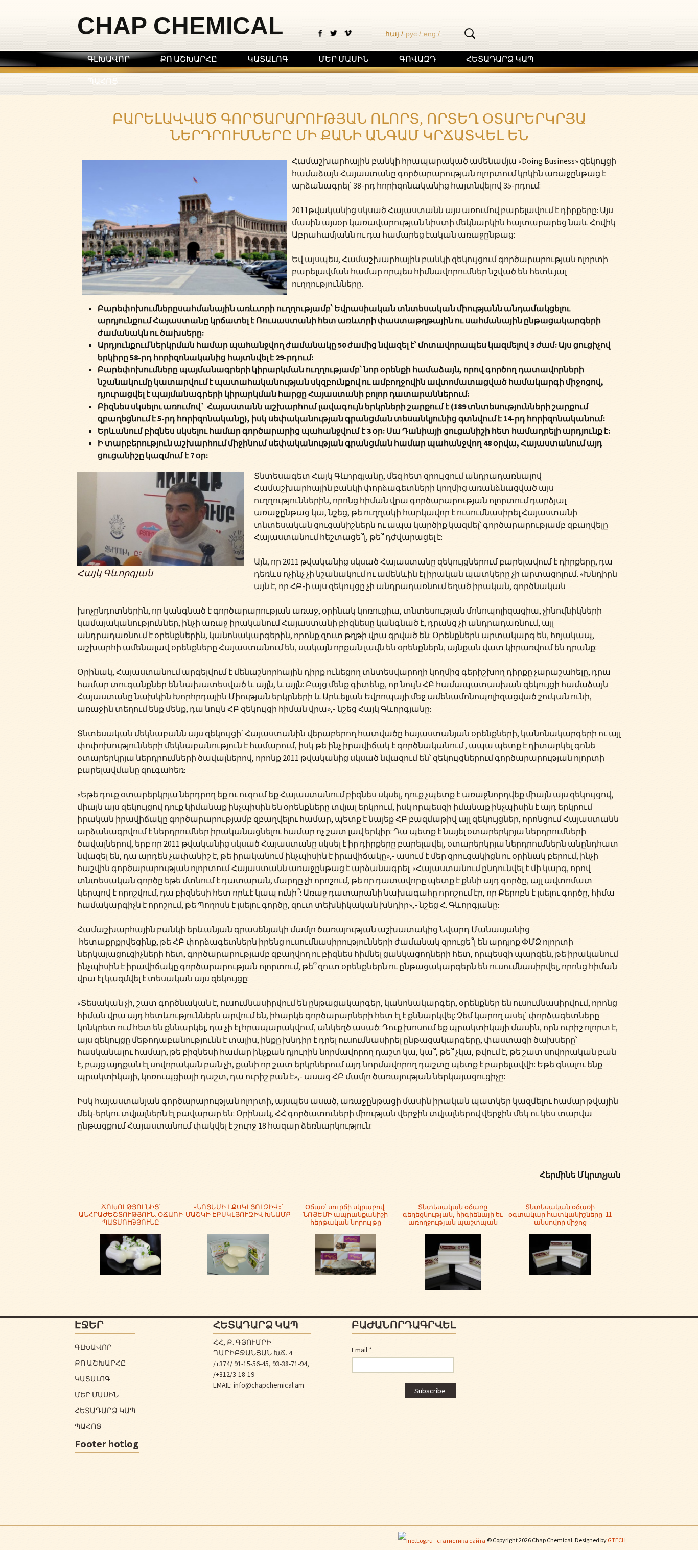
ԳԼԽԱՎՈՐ (108, 59)
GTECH (617, 1540)
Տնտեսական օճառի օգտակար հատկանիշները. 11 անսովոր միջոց (560, 1215)
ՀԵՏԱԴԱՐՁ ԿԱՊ (500, 59)
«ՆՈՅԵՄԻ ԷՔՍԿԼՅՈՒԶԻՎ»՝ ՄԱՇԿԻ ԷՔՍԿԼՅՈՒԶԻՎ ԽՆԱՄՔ (238, 1211)
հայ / (394, 33)
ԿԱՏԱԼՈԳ (267, 59)
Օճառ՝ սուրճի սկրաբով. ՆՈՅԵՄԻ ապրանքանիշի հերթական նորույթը (345, 1215)
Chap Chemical (180, 25)
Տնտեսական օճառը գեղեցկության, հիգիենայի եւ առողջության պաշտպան (453, 1215)
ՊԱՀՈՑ (102, 81)
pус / (413, 33)
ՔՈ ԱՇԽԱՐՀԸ (188, 59)
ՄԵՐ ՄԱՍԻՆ (343, 59)
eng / (432, 33)
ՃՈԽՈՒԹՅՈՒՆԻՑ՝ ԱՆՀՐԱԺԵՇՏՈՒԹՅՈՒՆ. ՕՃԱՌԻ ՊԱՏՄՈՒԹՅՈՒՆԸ (131, 1215)
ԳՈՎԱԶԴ (417, 59)
